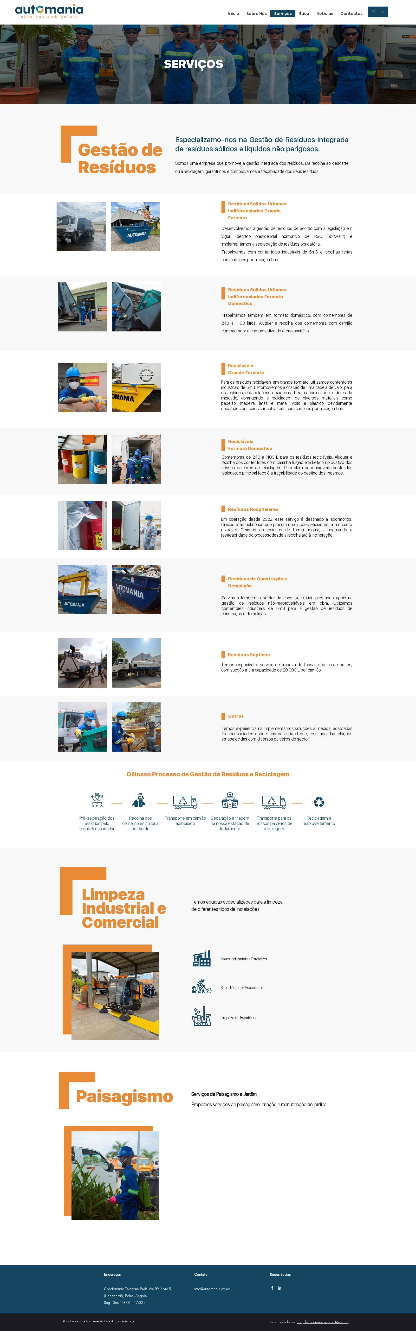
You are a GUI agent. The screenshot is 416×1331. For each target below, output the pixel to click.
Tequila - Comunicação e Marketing (324, 1322)
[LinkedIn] (279, 1288)
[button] (115, 996)
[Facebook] (272, 1288)
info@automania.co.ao (212, 1289)
